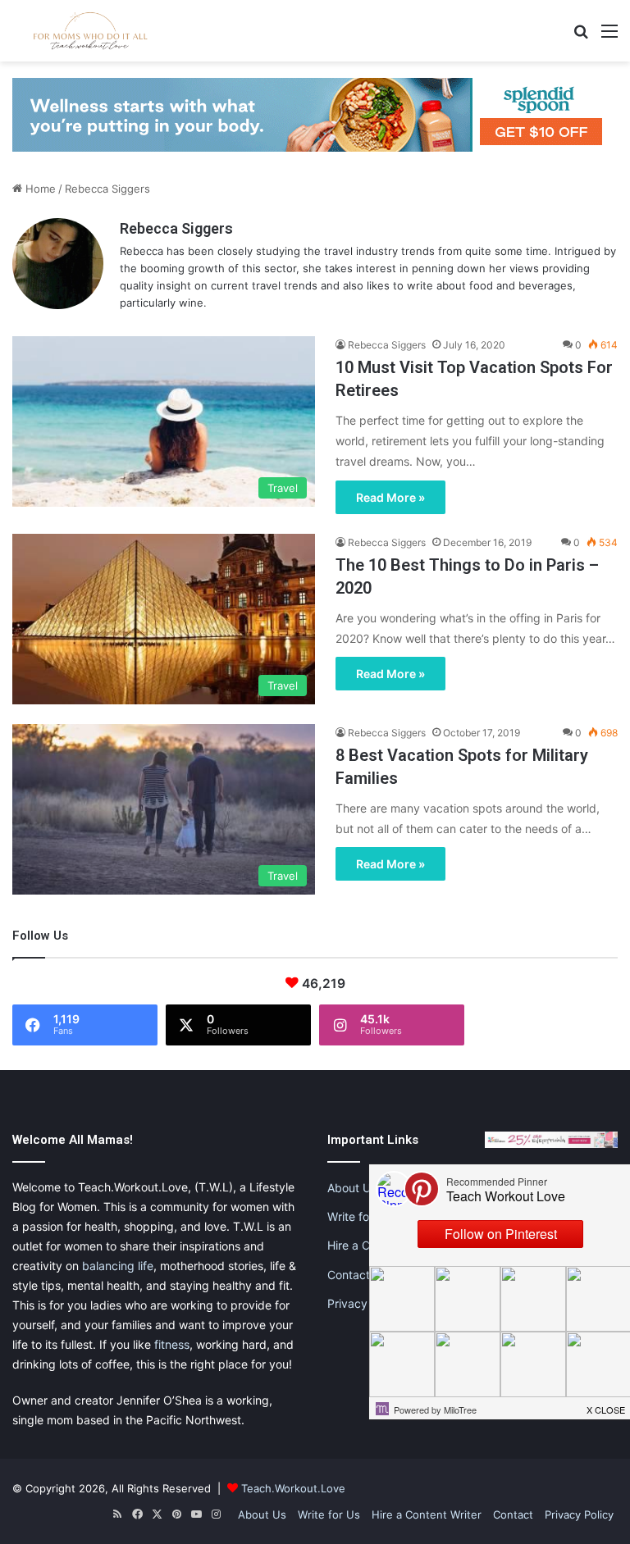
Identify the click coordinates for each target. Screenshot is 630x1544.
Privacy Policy (365, 1303)
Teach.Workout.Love (293, 1488)
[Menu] (609, 36)
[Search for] (581, 36)
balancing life (117, 1266)
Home (39, 188)
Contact (348, 1275)
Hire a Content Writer (427, 1514)
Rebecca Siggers (176, 228)
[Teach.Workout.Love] (90, 30)
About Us (352, 1188)
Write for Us (358, 1216)
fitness (171, 1344)
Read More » (390, 497)
